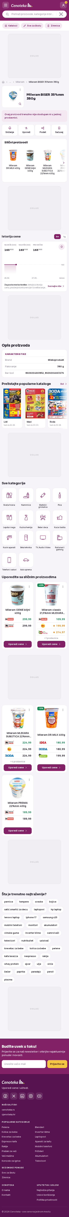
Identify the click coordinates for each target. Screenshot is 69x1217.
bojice (52, 901)
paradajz (36, 971)
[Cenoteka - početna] (34, 5)
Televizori (40, 1160)
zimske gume (11, 932)
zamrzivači (53, 932)
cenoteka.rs (8, 1109)
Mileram (20, 81)
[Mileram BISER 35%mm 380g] (12, 96)
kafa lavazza (11, 956)
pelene (56, 948)
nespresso (30, 956)
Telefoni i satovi (9, 569)
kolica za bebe (38, 948)
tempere (24, 901)
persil (50, 971)
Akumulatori (41, 1155)
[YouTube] (39, 1096)
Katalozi (12, 25)
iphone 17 (31, 917)
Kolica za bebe (10, 1131)
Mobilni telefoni (43, 1146)
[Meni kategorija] (5, 5)
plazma (8, 979)
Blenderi (39, 1127)
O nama (6, 1190)
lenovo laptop (11, 917)
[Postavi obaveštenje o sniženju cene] (62, 247)
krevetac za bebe (13, 948)
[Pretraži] (7, 14)
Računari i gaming (59, 548)
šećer (7, 971)
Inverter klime (42, 1131)
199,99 (60, 625)
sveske (39, 901)
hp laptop (56, 909)
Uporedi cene (16, 644)
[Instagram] (30, 1096)
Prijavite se (57, 1064)
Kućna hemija (26, 527)
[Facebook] (5, 1096)
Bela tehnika (26, 547)
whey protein (11, 963)
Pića (60, 505)
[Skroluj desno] (61, 162)
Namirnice (26, 505)
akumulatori (50, 925)
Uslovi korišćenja (46, 1194)
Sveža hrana (9, 505)
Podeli (43, 132)
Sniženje (9, 132)
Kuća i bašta (59, 527)
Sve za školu (34, 25)
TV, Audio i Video (43, 547)
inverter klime (33, 932)
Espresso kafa (9, 1141)
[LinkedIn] (22, 1096)
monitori (33, 925)
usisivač (44, 940)
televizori (9, 940)
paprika (21, 971)
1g (64, 236)
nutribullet (27, 940)
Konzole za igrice (11, 1160)
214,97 (60, 632)
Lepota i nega (9, 527)
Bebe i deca (43, 527)
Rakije (5, 1146)
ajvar (27, 963)
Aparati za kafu (43, 1141)
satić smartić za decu (16, 909)
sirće (50, 963)
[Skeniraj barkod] (61, 14)
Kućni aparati (9, 547)
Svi (62, 383)
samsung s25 (50, 917)
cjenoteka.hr (8, 1114)
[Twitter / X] (13, 1096)
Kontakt (6, 1194)
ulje (39, 963)
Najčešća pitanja (45, 1190)
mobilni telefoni (13, 925)
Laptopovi (40, 1136)
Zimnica (55, 25)
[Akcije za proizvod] (20, 90)
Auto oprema (26, 569)
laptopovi (39, 909)
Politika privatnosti (47, 1199)
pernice (8, 901)
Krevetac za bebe (11, 1136)
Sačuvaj (59, 132)
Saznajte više (54, 286)
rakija (45, 956)
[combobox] (33, 14)
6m (57, 236)
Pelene (5, 1127)
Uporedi (26, 132)
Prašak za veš (9, 1151)
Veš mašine (8, 1155)
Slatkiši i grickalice (42, 506)
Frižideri (39, 1151)
